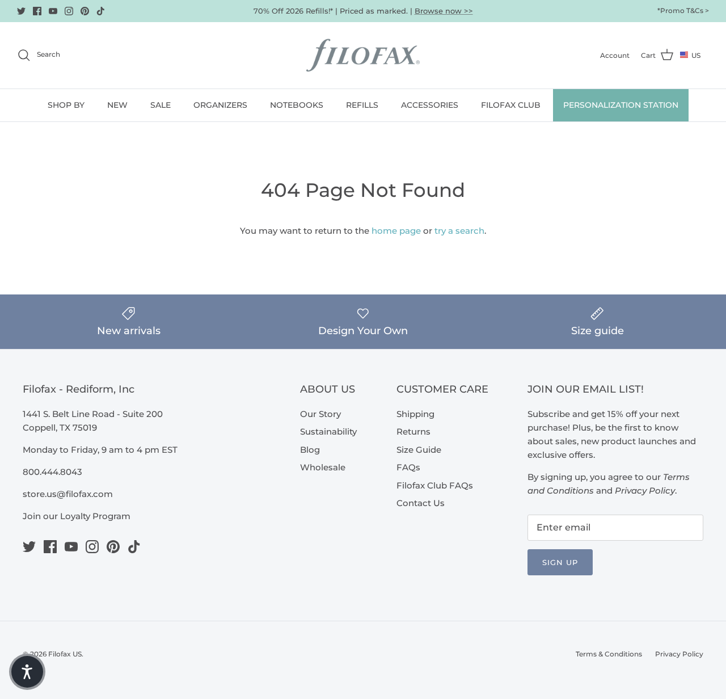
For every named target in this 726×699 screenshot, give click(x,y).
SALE (160, 105)
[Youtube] (53, 11)
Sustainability (328, 431)
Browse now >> (444, 10)
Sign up (560, 562)
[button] (27, 672)
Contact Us (420, 503)
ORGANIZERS (220, 105)
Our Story (320, 414)
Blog (310, 449)
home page (396, 230)
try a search (459, 230)
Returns (413, 431)
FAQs (408, 467)
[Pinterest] (85, 11)
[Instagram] (69, 11)
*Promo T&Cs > (683, 10)
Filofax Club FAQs (434, 485)
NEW (117, 105)
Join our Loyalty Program (76, 516)
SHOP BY (66, 105)
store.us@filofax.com (68, 494)
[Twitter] (21, 11)
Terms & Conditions (609, 654)
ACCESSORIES (429, 105)
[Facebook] (37, 11)
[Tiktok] (100, 11)
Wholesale (322, 467)
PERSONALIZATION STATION (620, 105)
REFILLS (362, 105)
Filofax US (65, 654)
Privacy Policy (679, 654)
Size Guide (418, 449)
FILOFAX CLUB (511, 105)
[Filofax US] (363, 55)
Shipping (415, 414)
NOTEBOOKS (296, 105)
